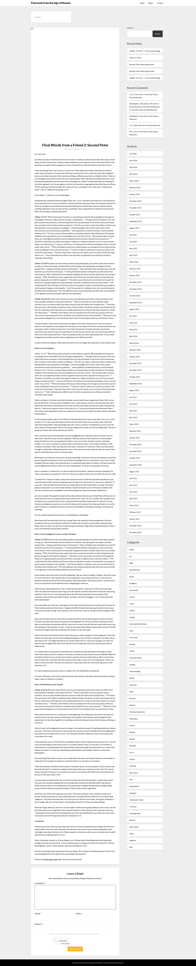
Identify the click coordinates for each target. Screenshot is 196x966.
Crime (131, 604)
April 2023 (133, 417)
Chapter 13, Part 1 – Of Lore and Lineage (144, 78)
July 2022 (133, 478)
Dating (132, 617)
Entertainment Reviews (138, 624)
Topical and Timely (136, 800)
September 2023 (135, 384)
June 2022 (133, 485)
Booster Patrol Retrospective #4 (141, 71)
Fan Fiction (133, 637)
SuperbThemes (118, 963)
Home (142, 3)
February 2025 (135, 269)
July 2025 (133, 235)
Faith (131, 631)
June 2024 (133, 323)
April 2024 (133, 336)
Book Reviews (134, 570)
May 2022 (133, 492)
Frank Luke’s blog (50, 859)
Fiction (132, 651)
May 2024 (133, 329)
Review (132, 739)
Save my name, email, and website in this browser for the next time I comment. (75, 934)
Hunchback (133, 116)
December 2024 (135, 282)
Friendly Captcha (65, 943)
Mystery (132, 698)
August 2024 (134, 309)
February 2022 (135, 512)
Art (130, 556)
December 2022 (135, 444)
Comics (132, 597)
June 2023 (133, 404)
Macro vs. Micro (135, 58)
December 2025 (135, 201)
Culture (132, 610)
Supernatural (134, 786)
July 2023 (133, 397)
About (150, 3)
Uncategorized (134, 813)
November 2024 (135, 289)
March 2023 (134, 424)
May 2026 (133, 167)
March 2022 (134, 505)
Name (38, 913)
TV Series (133, 807)
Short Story (133, 773)
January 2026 (134, 194)
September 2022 (135, 465)
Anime (131, 550)
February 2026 (135, 187)
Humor (131, 678)
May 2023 (133, 411)
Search (130, 28)
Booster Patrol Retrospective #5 (141, 64)
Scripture (132, 766)
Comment (40, 883)
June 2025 (133, 242)
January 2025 (134, 275)
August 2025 (134, 228)
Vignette (132, 840)
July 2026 (133, 154)
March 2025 (134, 262)
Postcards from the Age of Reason (51, 2)
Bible (131, 563)
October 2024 (134, 296)
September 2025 (135, 221)
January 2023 (134, 438)
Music (131, 692)
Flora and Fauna (135, 658)
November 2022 (135, 451)
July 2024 (133, 316)
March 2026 (134, 181)
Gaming (132, 665)
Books (131, 577)
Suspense (132, 793)
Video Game (133, 827)
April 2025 (133, 255)
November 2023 (135, 370)
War (130, 847)
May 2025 (133, 248)
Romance (132, 746)
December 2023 (135, 363)
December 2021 (135, 526)
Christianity (133, 590)
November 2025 (135, 208)
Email (79, 913)
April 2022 (133, 499)
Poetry (132, 725)
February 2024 (135, 350)
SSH (130, 780)
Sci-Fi (131, 753)
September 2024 (135, 302)
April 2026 (133, 174)
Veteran (132, 820)
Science (132, 759)
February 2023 (135, 431)
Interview (133, 685)
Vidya (131, 834)
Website (38, 924)
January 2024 (134, 357)
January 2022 (134, 519)
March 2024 (134, 343)
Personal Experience (137, 712)
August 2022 (134, 472)
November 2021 (135, 532)
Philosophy (133, 719)
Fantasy (132, 644)
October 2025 (134, 215)
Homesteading (134, 671)
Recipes (132, 732)
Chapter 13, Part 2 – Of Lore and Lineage (144, 51)
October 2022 (134, 458)
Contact (160, 3)
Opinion (132, 705)
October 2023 (134, 377)
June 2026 (133, 160)
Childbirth (133, 583)
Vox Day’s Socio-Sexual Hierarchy (144, 110)
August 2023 (134, 390)
